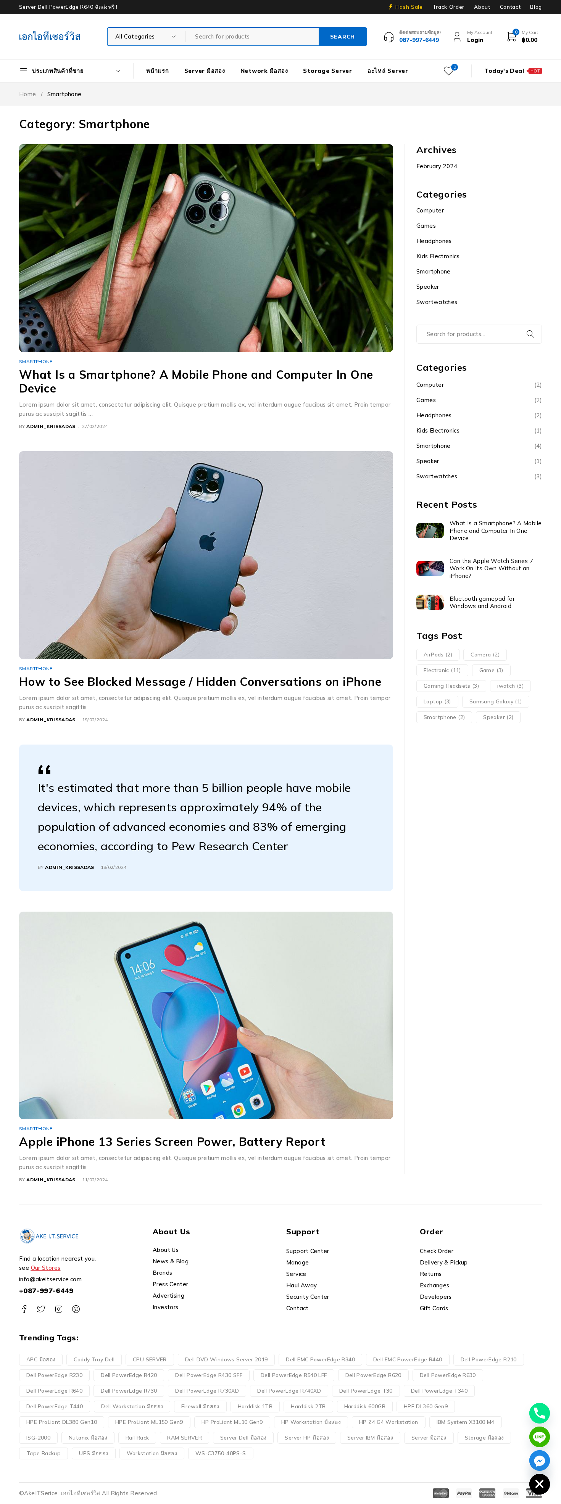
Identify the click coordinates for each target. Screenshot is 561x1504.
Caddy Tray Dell (94, 1359)
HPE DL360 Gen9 (426, 1406)
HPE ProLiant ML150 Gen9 (149, 1422)
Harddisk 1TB (255, 1406)
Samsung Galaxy (495, 701)
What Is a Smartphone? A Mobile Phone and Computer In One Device (196, 381)
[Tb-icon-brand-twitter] (41, 1309)
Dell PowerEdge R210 (489, 1359)
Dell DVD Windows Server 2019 (226, 1359)
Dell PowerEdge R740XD (289, 1390)
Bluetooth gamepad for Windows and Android (482, 602)
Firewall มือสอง (200, 1406)
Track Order (448, 7)
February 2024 (436, 166)
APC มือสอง (40, 1359)
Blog (536, 7)
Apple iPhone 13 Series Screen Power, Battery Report (172, 1141)
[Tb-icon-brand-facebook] (24, 1309)
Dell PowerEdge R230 (54, 1375)
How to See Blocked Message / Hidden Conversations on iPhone (200, 681)
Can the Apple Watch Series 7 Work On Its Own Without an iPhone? (492, 568)
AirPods (438, 654)
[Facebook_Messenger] (539, 1460)
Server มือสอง (429, 1437)
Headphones (434, 241)
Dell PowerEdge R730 (129, 1390)
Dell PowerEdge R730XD (207, 1390)
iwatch (510, 685)
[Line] (539, 1437)
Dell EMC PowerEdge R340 (320, 1359)
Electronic (442, 670)
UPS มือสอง (93, 1453)
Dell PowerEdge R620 (373, 1375)
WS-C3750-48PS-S (220, 1453)
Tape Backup (43, 1453)
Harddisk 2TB (308, 1406)
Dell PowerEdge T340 (439, 1390)
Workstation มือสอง (152, 1453)
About (482, 7)
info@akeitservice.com (50, 1279)
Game (491, 670)
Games (426, 225)
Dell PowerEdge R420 (129, 1375)
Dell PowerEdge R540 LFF (294, 1375)
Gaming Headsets (451, 685)
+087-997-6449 (46, 1290)
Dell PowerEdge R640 (54, 1390)
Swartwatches (437, 302)
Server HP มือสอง (307, 1437)
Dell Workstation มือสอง (132, 1406)
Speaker (427, 286)
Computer (430, 210)
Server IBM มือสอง (370, 1437)
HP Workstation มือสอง (311, 1422)
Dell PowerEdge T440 (54, 1406)
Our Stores (46, 1267)
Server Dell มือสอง (243, 1437)
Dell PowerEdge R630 (448, 1375)
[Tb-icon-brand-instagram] (58, 1309)
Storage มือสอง (484, 1437)
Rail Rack (137, 1437)
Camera (485, 654)
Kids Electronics (437, 256)
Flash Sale (409, 7)
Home (27, 94)
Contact (510, 7)
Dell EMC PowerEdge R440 (407, 1359)
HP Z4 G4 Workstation (388, 1422)
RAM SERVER (184, 1437)
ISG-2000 (38, 1437)
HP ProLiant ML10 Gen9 (232, 1422)
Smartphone (36, 361)
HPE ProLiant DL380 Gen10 (61, 1422)
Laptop (437, 701)
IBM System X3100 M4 (466, 1422)
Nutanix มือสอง (88, 1437)
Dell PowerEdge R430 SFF (208, 1375)
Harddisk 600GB (364, 1406)
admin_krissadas (51, 426)
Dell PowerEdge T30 (366, 1390)
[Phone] (539, 1413)
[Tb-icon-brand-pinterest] (76, 1309)
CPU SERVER (150, 1359)
